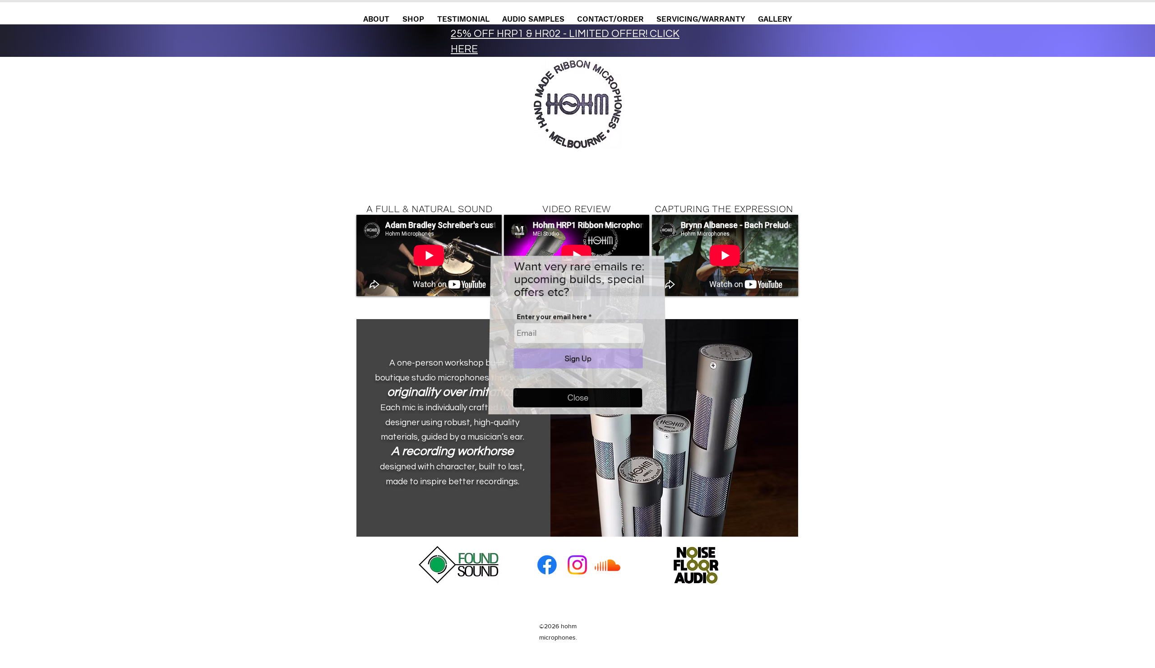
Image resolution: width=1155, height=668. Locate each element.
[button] (577, 397)
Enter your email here (552, 316)
